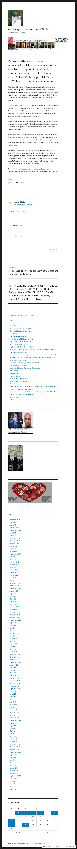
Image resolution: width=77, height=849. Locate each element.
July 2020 (12, 594)
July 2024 (12, 533)
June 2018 (12, 636)
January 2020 (13, 609)
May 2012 (12, 786)
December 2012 (14, 770)
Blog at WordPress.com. (38, 843)
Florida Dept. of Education (18, 378)
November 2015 (14, 683)
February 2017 (14, 652)
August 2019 (13, 623)
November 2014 (14, 715)
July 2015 (12, 694)
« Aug (18, 832)
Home (11, 400)
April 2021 (12, 578)
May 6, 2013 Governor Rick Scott (20, 331)
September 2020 (15, 588)
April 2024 (12, 535)
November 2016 (14, 657)
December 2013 (14, 744)
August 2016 (13, 665)
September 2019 (15, 620)
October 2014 (14, 718)
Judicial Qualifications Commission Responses (24, 368)
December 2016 (14, 654)
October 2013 (14, 749)
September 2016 (15, 662)
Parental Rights (14, 376)
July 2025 (12, 522)
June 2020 (12, 596)
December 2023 (14, 538)
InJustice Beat (14, 397)
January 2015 (13, 710)
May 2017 (12, 649)
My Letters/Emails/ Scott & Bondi (20, 328)
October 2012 (14, 773)
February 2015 (14, 707)
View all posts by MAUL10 (24, 204)
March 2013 (13, 765)
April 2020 (12, 601)
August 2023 (13, 546)
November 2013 (14, 747)
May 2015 (12, 699)
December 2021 (14, 567)
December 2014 (14, 712)
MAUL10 (13, 212)
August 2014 (13, 723)
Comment (52, 249)
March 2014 (13, 736)
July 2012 (12, 781)
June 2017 (12, 646)
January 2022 (13, 564)
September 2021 (15, 572)
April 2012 (12, 789)
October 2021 (14, 570)
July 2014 (12, 726)
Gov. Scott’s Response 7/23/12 (19, 344)
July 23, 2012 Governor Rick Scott (20, 341)
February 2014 (14, 739)
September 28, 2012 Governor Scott (21, 347)
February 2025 (14, 527)
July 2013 (12, 757)
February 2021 (14, 580)
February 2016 (14, 678)
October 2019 (14, 617)
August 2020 (13, 591)
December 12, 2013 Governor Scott (21, 339)
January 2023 (13, 551)
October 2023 (14, 543)
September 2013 (15, 752)
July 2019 (12, 625)
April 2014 (12, 733)
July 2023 (12, 549)
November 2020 (14, 583)
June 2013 (12, 760)
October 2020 (14, 586)
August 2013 (13, 755)
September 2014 (15, 720)
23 (25, 824)
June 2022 (12, 557)
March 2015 (13, 704)
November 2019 (14, 615)
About (11, 320)
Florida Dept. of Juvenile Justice (20, 381)
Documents (13, 326)
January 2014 (13, 741)
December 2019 (14, 612)
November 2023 (14, 541)
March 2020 (13, 604)
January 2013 (13, 768)
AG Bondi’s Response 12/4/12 (19, 352)
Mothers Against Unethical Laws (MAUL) (28, 29)
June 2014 (12, 728)
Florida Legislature (15, 384)
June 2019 (12, 628)
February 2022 (14, 562)
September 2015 (15, 689)
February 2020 (14, 607)
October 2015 (14, 686)
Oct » (48, 832)
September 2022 (15, 554)
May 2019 (12, 630)
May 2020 (12, 599)
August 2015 (13, 691)
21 (11, 824)
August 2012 (13, 778)
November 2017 (14, 641)
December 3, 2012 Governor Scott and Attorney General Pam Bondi (32, 349)
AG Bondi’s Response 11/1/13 (19, 336)
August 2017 (13, 644)
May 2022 (12, 559)
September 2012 (15, 776)
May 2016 (12, 673)
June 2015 (12, 697)
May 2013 (12, 763)
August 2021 (13, 575)
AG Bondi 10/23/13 (15, 334)
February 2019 (14, 633)
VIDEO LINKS (14, 323)
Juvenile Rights (14, 373)
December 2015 (14, 681)
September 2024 (15, 530)
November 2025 (14, 520)
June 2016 (12, 670)
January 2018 (13, 638)
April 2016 (12, 675)
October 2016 (14, 660)
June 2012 (12, 784)
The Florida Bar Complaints (18, 365)
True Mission (13, 371)
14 (11, 820)
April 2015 (12, 702)
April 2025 (12, 525)
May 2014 (12, 731)
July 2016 (12, 667)
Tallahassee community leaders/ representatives (25, 363)
